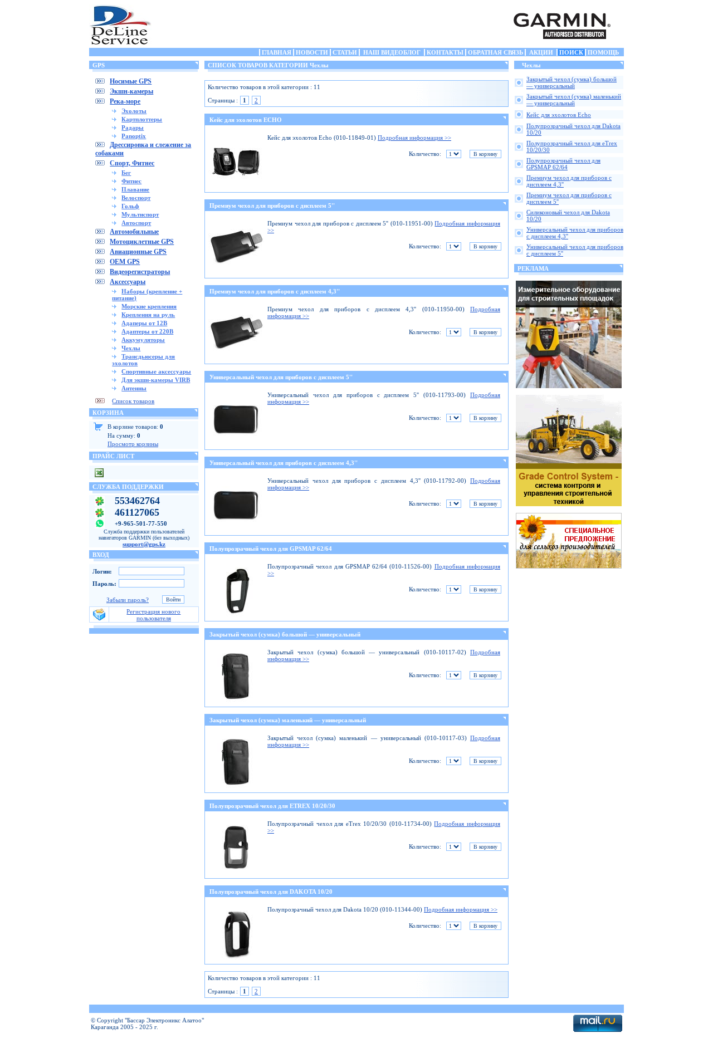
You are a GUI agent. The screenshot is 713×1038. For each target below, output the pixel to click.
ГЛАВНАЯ (276, 52)
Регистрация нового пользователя (153, 614)
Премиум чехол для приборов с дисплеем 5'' (272, 205)
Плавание (135, 189)
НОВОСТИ (312, 52)
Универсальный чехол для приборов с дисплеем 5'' (281, 377)
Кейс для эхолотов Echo (558, 114)
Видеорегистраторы (140, 272)
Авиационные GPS (138, 252)
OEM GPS (125, 262)
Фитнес (131, 181)
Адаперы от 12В (144, 323)
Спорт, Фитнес (132, 163)
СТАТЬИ (345, 52)
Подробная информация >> (414, 137)
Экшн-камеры (131, 91)
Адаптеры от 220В (147, 331)
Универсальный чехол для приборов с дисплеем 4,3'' (283, 462)
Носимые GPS (131, 81)
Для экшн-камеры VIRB (155, 379)
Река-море (125, 101)
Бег (126, 172)
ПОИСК (571, 52)
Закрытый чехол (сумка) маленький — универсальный (287, 720)
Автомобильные (134, 232)
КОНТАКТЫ (445, 52)
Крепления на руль (148, 314)
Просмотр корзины (133, 443)
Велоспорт (135, 197)
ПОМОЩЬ (603, 52)
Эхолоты (133, 110)
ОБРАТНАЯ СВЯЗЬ (495, 52)
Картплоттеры (141, 119)
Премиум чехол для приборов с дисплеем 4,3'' (274, 291)
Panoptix (133, 136)
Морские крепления (149, 306)
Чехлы (130, 348)
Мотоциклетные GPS (142, 242)
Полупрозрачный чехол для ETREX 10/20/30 (272, 805)
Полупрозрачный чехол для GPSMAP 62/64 (270, 548)
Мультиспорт (140, 214)
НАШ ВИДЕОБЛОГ (392, 52)
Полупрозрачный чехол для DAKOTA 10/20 (271, 891)
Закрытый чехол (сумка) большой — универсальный (284, 634)
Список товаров (133, 401)
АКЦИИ (541, 52)
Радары (132, 127)
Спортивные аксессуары (156, 371)
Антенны (133, 388)
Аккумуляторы (143, 339)
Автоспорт (136, 222)
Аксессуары (127, 282)
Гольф (130, 206)
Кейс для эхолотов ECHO (245, 119)
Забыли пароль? (127, 599)
